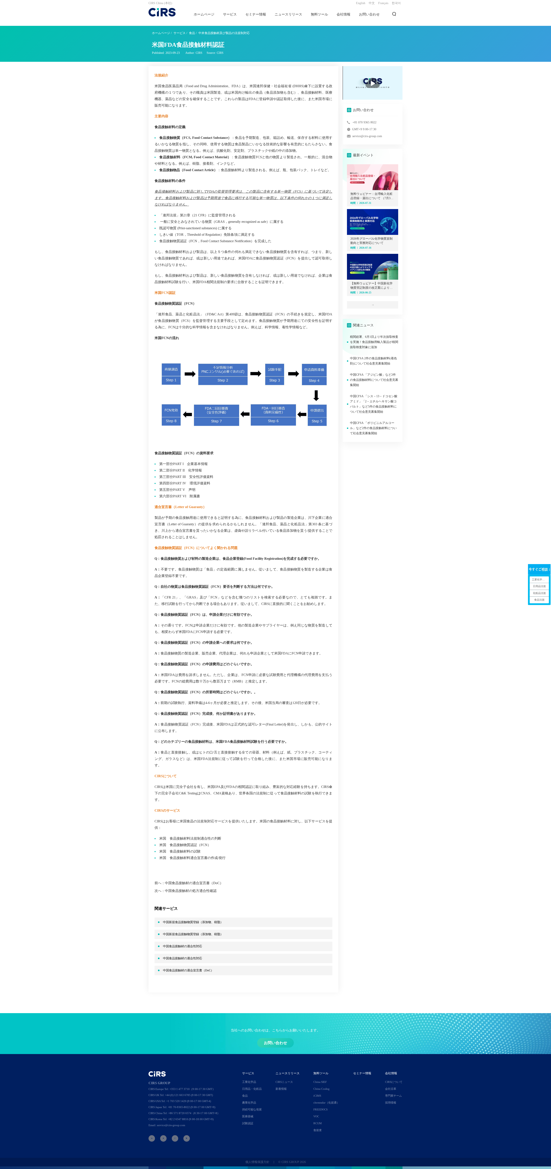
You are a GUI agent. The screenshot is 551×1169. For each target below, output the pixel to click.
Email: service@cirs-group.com (167, 1125)
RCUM (317, 1123)
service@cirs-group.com (367, 136)
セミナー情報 (255, 14)
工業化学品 (249, 1082)
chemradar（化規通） (326, 1102)
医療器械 (247, 1116)
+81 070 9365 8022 (364, 122)
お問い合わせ (369, 14)
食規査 (317, 1130)
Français (383, 3)
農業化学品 (249, 1102)
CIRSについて (393, 1082)
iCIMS (317, 1095)
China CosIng (321, 1088)
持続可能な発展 (252, 1109)
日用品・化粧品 (252, 1088)
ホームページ (204, 14)
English (360, 3)
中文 (372, 3)
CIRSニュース (284, 1082)
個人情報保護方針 (257, 1162)
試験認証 (247, 1123)
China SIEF (320, 1082)
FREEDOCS (320, 1109)
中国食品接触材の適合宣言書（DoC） (194, 883)
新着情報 (281, 1088)
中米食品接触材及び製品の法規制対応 (224, 33)
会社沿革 (390, 1088)
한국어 (396, 3)
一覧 (372, 304)
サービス (179, 33)
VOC (316, 1116)
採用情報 (390, 1102)
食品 (192, 33)
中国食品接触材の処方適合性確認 (191, 891)
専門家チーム (393, 1095)
